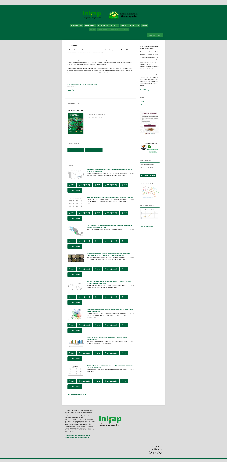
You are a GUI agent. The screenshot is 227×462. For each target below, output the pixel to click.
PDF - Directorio (93, 150)
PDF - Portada (74, 150)
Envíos (123, 25)
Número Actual (76, 25)
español (142, 104)
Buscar (144, 25)
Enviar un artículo (148, 175)
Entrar (92, 29)
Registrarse (102, 29)
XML (72, 185)
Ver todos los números (75, 394)
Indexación (114, 29)
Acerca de (134, 25)
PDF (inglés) (75, 190)
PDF (125, 185)
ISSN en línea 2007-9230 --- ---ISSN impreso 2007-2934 (82, 84)
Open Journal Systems (146, 226)
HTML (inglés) (112, 185)
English (142, 101)
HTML (98, 185)
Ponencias (124, 29)
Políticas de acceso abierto (108, 25)
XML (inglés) (85, 185)
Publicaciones (90, 25)
